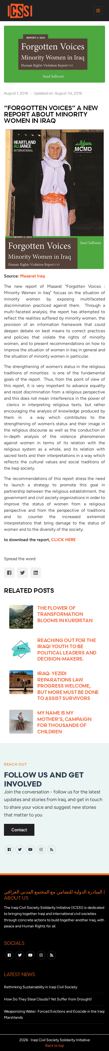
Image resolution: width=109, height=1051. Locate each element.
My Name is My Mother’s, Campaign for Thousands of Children (64, 722)
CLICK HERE (63, 539)
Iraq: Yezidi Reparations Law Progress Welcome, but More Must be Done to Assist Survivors (68, 685)
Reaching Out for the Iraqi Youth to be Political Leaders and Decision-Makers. (66, 649)
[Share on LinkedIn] (35, 572)
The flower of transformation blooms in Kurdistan (65, 614)
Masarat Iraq (32, 276)
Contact (19, 829)
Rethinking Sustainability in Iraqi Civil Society (40, 987)
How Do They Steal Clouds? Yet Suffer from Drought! (48, 999)
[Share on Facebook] (9, 572)
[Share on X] (22, 572)
